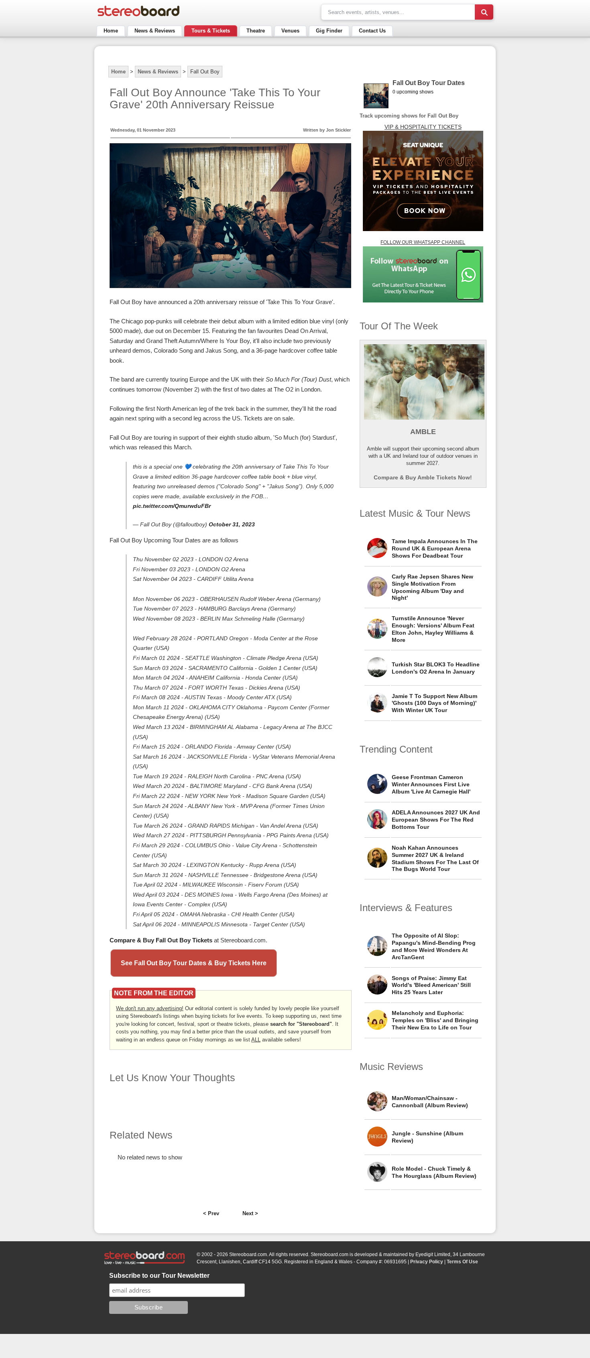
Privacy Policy (426, 1261)
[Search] (484, 12)
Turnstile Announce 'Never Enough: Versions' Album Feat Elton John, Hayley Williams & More (433, 629)
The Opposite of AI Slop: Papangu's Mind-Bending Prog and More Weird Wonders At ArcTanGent (434, 946)
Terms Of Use (462, 1261)
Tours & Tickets (210, 31)
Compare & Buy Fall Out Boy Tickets (161, 940)
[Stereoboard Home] (138, 16)
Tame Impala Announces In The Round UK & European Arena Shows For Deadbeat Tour (435, 548)
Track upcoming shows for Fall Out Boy (409, 116)
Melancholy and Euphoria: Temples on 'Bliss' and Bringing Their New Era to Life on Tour (435, 1020)
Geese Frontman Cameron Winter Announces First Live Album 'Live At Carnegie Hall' (431, 784)
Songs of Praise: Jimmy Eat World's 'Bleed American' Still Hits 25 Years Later (431, 985)
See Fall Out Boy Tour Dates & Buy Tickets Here (194, 963)
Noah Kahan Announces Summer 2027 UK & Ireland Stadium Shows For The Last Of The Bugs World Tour (435, 858)
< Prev (211, 1213)
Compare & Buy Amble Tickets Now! (423, 477)
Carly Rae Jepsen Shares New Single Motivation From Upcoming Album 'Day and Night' (432, 587)
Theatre (255, 31)
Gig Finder (329, 31)
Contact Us (372, 31)
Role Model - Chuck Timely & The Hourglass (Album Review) (434, 1172)
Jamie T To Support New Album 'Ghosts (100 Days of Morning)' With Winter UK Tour (434, 703)
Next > (250, 1213)
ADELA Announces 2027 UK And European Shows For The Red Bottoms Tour (436, 819)
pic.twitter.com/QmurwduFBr (172, 506)
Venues (290, 31)
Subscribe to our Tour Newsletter (159, 1275)
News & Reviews (154, 31)
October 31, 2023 (232, 524)
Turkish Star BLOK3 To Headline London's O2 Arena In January (436, 668)
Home (111, 31)
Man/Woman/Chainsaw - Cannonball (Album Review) (430, 1101)
